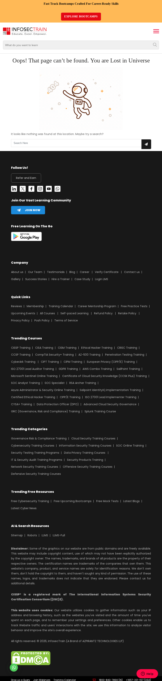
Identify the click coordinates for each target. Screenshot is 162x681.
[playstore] (26, 237)
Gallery (16, 279)
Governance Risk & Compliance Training (39, 438)
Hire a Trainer (61, 279)
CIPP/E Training (70, 397)
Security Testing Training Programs (35, 453)
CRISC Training (127, 348)
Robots (32, 535)
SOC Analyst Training (25, 383)
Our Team (35, 272)
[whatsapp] (57, 189)
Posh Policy (42, 320)
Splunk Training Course (100, 411)
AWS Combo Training (97, 369)
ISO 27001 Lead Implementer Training (110, 397)
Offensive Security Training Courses (87, 467)
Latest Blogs (131, 501)
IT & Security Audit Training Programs (36, 460)
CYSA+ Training (21, 404)
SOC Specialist (55, 383)
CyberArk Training (23, 362)
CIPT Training (50, 362)
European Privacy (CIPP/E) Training (111, 362)
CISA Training (44, 348)
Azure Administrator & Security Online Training (43, 390)
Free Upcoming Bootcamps (72, 501)
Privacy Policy (20, 320)
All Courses (47, 313)
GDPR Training (68, 369)
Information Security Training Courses (85, 446)
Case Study (82, 279)
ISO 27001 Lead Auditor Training (32, 369)
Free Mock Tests (107, 501)
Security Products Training (85, 460)
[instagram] (40, 189)
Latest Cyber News (24, 508)
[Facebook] (31, 189)
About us (17, 272)
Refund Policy (103, 313)
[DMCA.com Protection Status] (30, 664)
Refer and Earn (26, 178)
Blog (72, 272)
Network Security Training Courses (34, 467)
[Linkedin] (14, 189)
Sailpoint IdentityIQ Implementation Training (110, 390)
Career (84, 272)
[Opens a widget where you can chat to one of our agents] (147, 674)
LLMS (45, 535)
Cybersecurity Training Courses (32, 446)
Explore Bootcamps (81, 16)
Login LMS (101, 279)
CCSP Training (20, 355)
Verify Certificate (107, 272)
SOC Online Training (130, 446)
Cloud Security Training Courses (93, 438)
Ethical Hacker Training (96, 348)
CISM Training (67, 348)
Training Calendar (61, 306)
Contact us (132, 272)
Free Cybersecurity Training (30, 501)
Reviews (16, 306)
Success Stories (36, 279)
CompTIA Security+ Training (54, 355)
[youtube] (49, 189)
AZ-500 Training (89, 355)
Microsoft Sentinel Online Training (34, 376)
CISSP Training (20, 348)
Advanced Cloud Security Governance (110, 404)
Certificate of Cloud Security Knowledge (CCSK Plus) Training (104, 376)
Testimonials (56, 272)
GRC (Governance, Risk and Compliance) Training (45, 411)
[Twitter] (23, 189)
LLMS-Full (59, 535)
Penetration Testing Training (124, 355)
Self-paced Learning (74, 313)
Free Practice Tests (134, 306)
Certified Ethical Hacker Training (33, 397)
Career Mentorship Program (97, 306)
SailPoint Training (128, 369)
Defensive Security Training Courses (36, 474)
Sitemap (17, 535)
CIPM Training (73, 362)
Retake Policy (127, 313)
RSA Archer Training (82, 383)
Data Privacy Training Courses (84, 453)
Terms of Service (66, 320)
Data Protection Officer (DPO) (58, 404)
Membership (35, 306)
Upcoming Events (23, 313)
